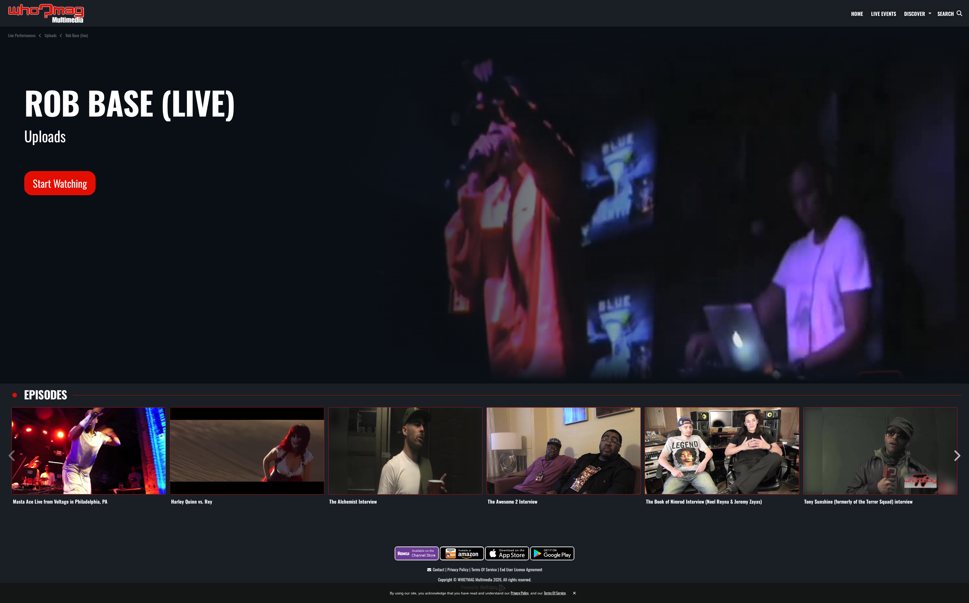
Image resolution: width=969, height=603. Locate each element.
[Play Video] (89, 451)
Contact (438, 569)
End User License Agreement (521, 569)
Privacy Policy (457, 569)
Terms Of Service (484, 569)
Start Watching (60, 183)
